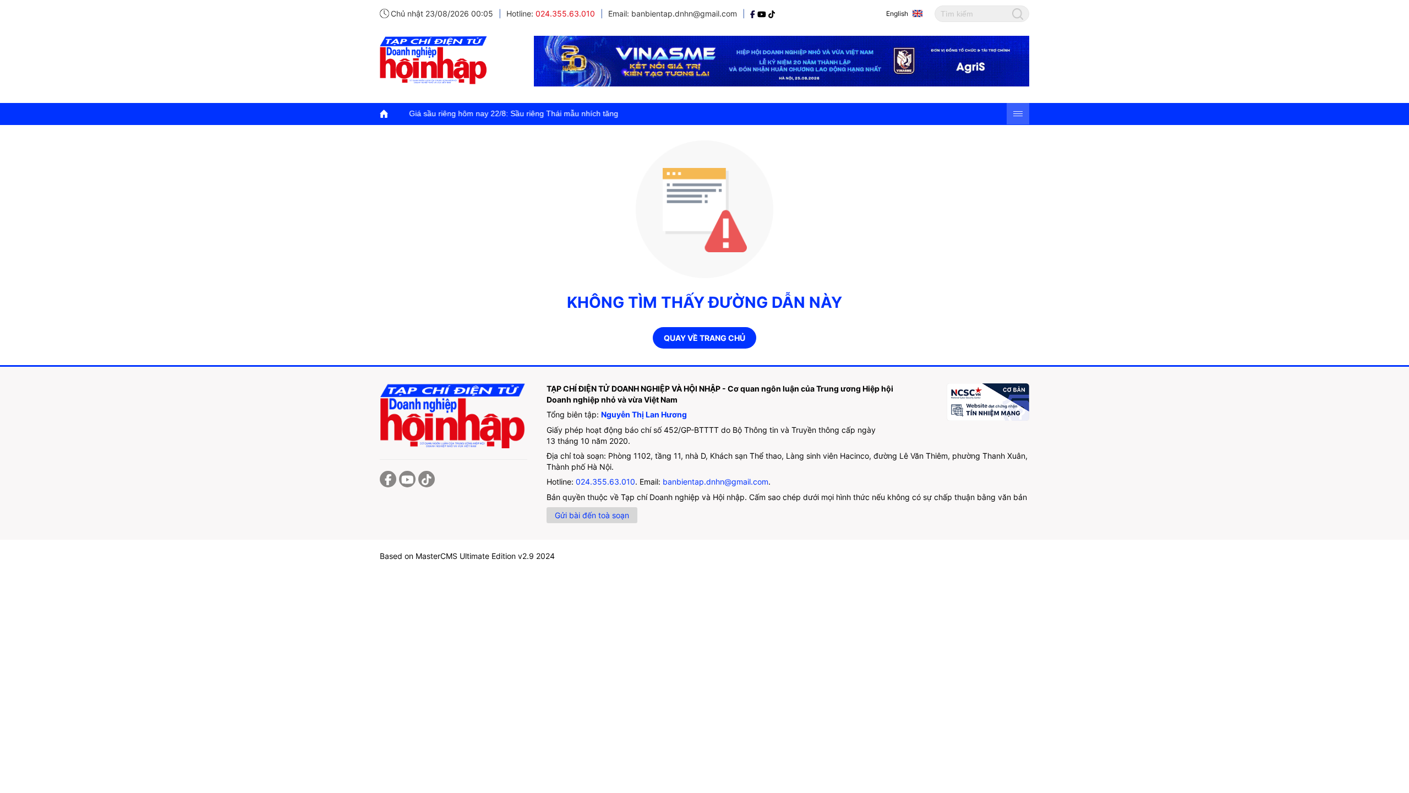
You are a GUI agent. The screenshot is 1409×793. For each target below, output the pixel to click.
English (897, 13)
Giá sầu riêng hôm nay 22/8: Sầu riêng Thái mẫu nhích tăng (475, 113)
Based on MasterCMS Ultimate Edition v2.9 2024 (467, 556)
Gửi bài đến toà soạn (592, 515)
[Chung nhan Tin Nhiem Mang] (988, 402)
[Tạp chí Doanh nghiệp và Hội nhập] (753, 13)
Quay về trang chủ (704, 338)
